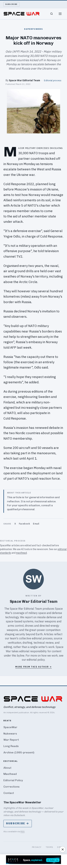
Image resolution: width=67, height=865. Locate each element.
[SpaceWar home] (21, 13)
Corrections (11, 786)
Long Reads (11, 746)
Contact (8, 793)
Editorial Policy (13, 780)
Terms (49, 847)
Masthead (10, 774)
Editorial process (52, 80)
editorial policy (36, 659)
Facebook (24, 523)
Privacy (37, 847)
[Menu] (60, 13)
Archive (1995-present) (18, 752)
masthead (21, 552)
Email (36, 523)
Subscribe (11, 4)
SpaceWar (10, 727)
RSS (22, 831)
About (7, 767)
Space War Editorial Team (24, 80)
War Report (11, 739)
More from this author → (33, 666)
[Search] (51, 14)
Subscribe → (17, 823)
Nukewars (10, 733)
